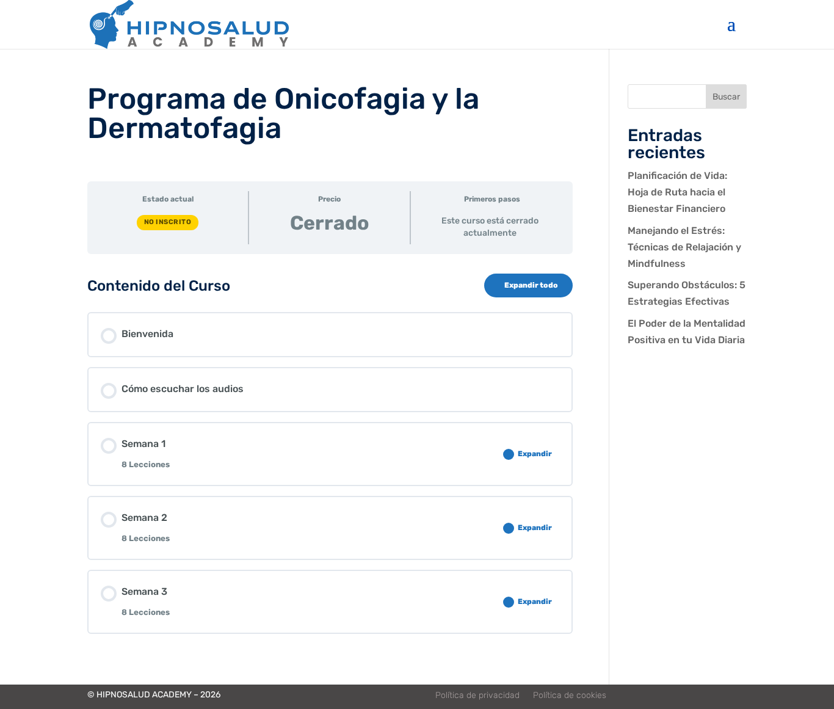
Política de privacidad (477, 695)
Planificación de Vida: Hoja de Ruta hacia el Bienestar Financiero (677, 192)
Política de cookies (569, 695)
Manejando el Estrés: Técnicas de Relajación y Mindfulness (684, 247)
